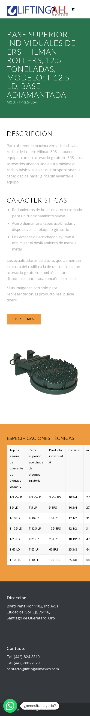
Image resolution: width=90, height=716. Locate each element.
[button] (10, 706)
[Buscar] (51, 9)
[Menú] (62, 9)
